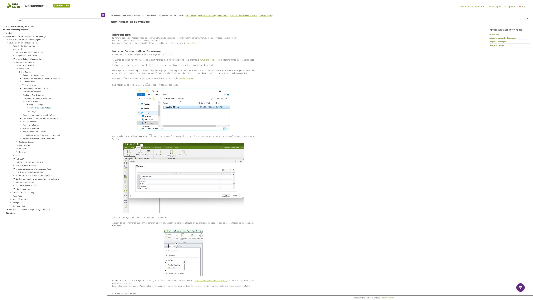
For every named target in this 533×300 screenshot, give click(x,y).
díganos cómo (388, 297)
